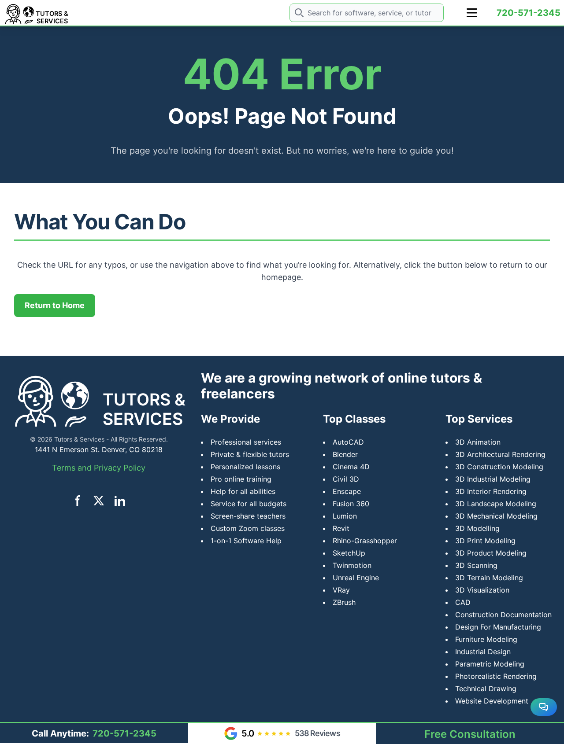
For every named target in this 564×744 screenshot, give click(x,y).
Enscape (347, 491)
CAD (463, 602)
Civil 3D (346, 479)
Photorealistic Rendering (496, 676)
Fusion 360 (351, 503)
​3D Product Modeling (491, 553)
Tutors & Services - (81, 439)
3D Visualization (482, 590)
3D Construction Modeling (499, 466)
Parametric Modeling (489, 663)
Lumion (345, 516)
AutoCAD (348, 442)
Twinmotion (352, 565)
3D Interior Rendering (491, 491)
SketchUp (349, 553)
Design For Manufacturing (498, 626)
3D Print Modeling (485, 540)
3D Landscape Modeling (495, 503)
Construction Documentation (503, 614)
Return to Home (55, 305)
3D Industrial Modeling (493, 479)
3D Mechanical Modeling (496, 516)
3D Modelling (477, 528)
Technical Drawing (485, 688)
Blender (345, 454)
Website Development (491, 700)
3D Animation (478, 442)
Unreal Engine (356, 577)
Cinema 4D (351, 466)
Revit (341, 528)
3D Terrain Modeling (489, 577)
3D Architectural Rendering (500, 454)
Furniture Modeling (486, 639)
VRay (341, 590)
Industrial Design (483, 651)
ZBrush (344, 602)
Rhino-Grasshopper (365, 540)
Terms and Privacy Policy (98, 467)
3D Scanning (476, 565)
